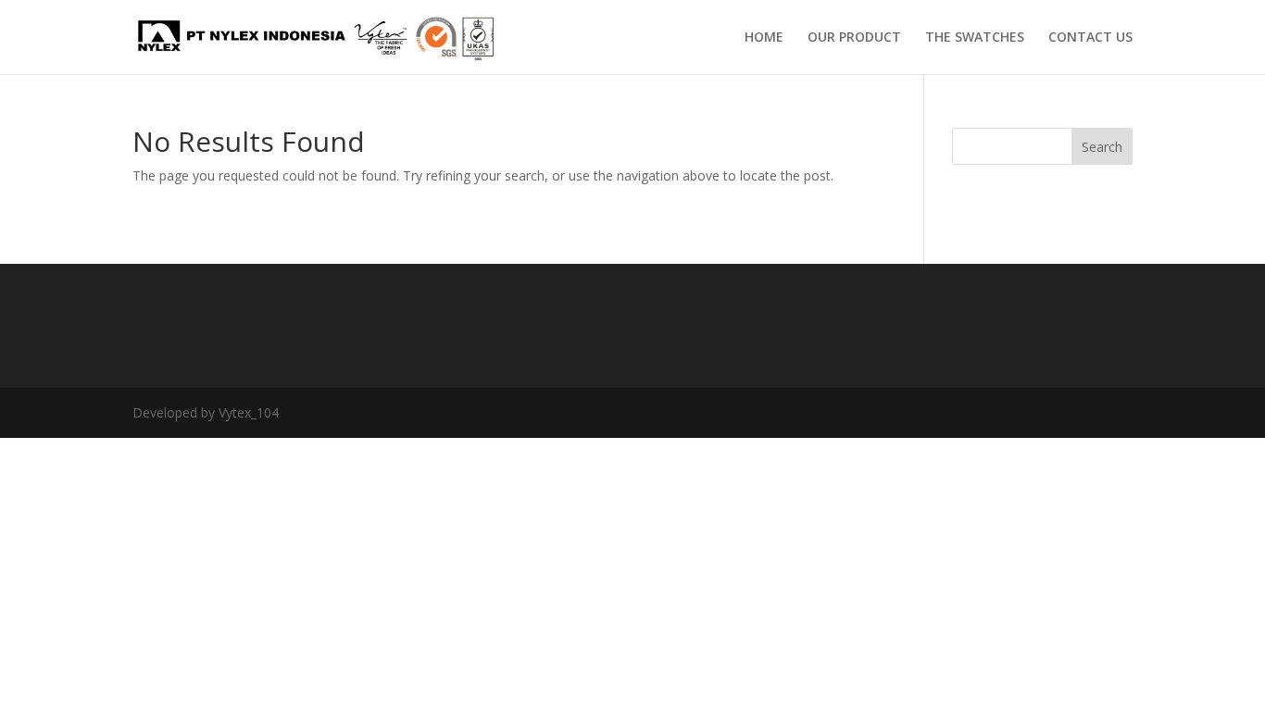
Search (1102, 147)
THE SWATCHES (974, 38)
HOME (764, 38)
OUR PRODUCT (854, 38)
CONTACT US (1090, 38)
